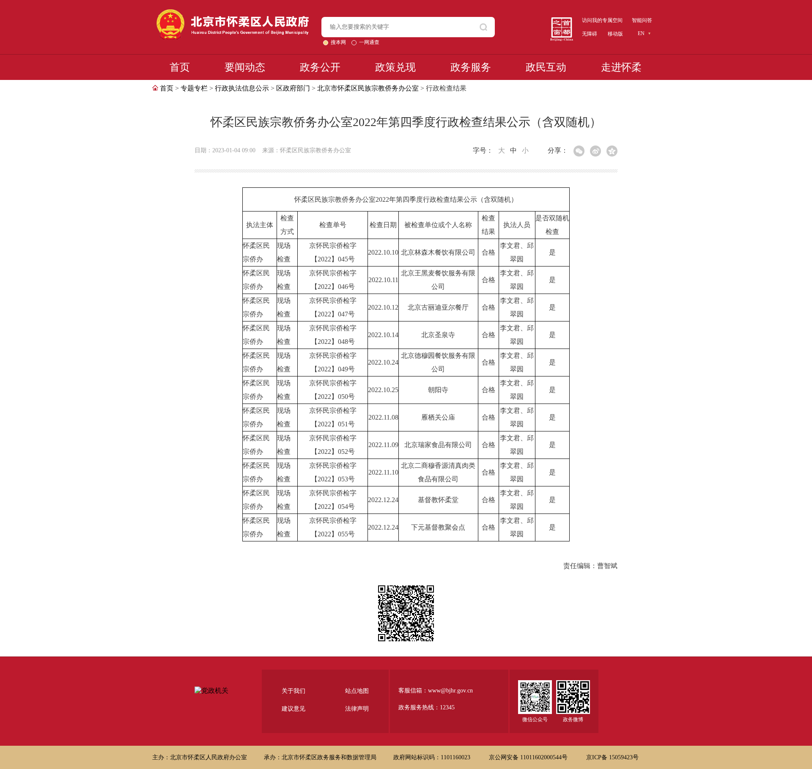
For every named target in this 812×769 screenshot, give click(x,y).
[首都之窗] (561, 20)
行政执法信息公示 (242, 88)
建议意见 (293, 709)
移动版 (615, 34)
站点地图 (357, 691)
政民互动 (546, 67)
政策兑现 (395, 67)
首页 (180, 67)
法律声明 (357, 709)
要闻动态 (245, 67)
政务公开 (320, 67)
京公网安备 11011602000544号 (529, 757)
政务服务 (470, 67)
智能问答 (642, 20)
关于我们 (293, 691)
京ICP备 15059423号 (612, 757)
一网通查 (369, 42)
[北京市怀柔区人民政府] (232, 12)
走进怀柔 (621, 67)
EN (641, 33)
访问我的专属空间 (602, 20)
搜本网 (339, 42)
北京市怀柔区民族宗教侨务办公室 (368, 88)
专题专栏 (194, 88)
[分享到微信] (578, 151)
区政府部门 (293, 88)
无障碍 (589, 34)
